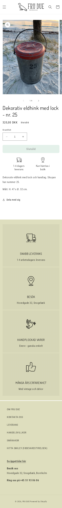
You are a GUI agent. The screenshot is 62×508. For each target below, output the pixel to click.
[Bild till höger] (38, 101)
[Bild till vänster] (23, 101)
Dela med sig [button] (13, 199)
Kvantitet (7, 130)
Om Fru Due (13, 409)
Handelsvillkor (16, 432)
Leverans (12, 424)
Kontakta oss (15, 417)
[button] (4, 7)
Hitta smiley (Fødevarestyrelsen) (27, 448)
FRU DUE (26, 501)
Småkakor (13, 440)
